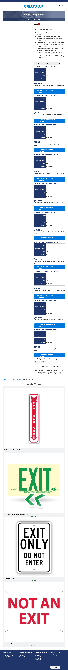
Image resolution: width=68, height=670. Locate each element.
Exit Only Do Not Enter (9, 578)
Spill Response (38, 655)
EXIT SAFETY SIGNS (20, 379)
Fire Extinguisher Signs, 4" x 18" (12, 449)
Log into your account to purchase (46, 91)
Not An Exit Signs (8, 643)
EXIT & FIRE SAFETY (12, 379)
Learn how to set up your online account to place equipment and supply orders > (34, 1)
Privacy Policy (22, 656)
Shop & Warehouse (39, 661)
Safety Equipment (39, 654)
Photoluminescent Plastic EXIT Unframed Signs (16, 514)
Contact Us (21, 655)
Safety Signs (38, 658)
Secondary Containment (40, 656)
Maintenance (38, 659)
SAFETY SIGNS (5, 379)
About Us (21, 654)
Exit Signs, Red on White (34, 19)
